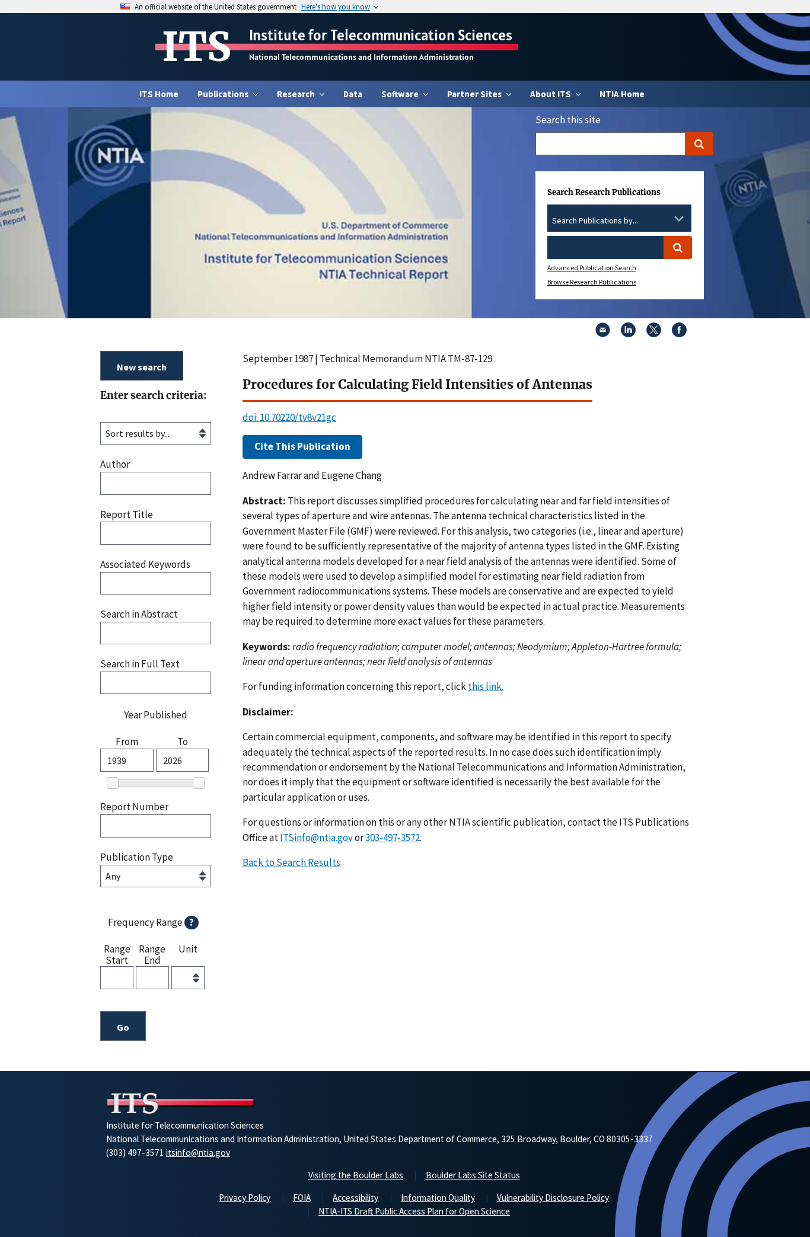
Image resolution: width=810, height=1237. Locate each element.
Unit (187, 949)
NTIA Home (622, 94)
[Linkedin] (628, 333)
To (182, 741)
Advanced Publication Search (591, 267)
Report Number (134, 807)
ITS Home (158, 94)
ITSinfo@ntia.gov (316, 837)
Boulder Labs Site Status (473, 1175)
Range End (152, 954)
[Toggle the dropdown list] (679, 218)
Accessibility (355, 1197)
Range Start (117, 954)
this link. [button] (485, 686)
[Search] (699, 143)
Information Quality (438, 1197)
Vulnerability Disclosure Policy (553, 1197)
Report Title (126, 514)
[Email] (602, 333)
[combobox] (619, 221)
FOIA (302, 1197)
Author (115, 464)
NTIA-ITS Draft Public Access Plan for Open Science (414, 1211)
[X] (653, 333)
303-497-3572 (392, 837)
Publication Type (136, 857)
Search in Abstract (139, 614)
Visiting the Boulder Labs (355, 1175)
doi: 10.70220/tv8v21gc (289, 417)
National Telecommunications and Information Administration (361, 57)
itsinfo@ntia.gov (198, 1152)
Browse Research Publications (591, 281)
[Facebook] (679, 333)
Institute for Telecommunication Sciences (380, 34)
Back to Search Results (291, 862)
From (127, 741)
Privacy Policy (244, 1197)
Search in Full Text (140, 664)
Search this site (568, 119)
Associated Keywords (145, 564)
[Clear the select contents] (663, 218)
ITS (196, 47)
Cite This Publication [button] (302, 446)
